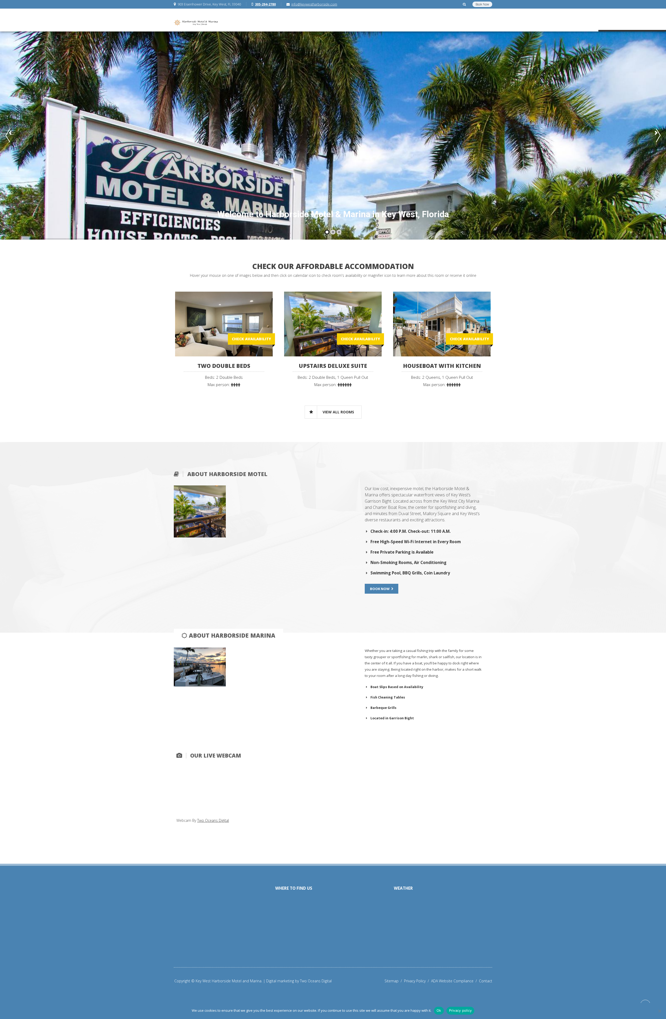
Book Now (482, 4)
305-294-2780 (265, 4)
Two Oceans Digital (213, 820)
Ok (439, 1010)
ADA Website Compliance (455, 980)
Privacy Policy (417, 980)
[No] (659, 1011)
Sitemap (394, 980)
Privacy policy (460, 1010)
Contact (485, 980)
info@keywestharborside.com (314, 4)
